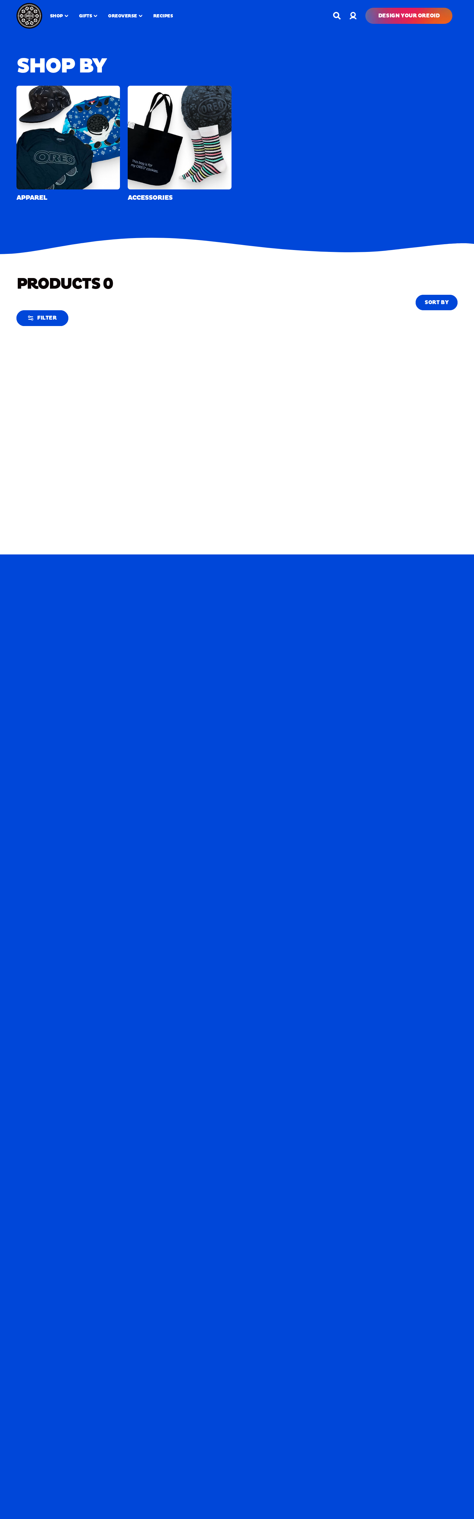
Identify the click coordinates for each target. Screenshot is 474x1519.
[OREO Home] (29, 16)
